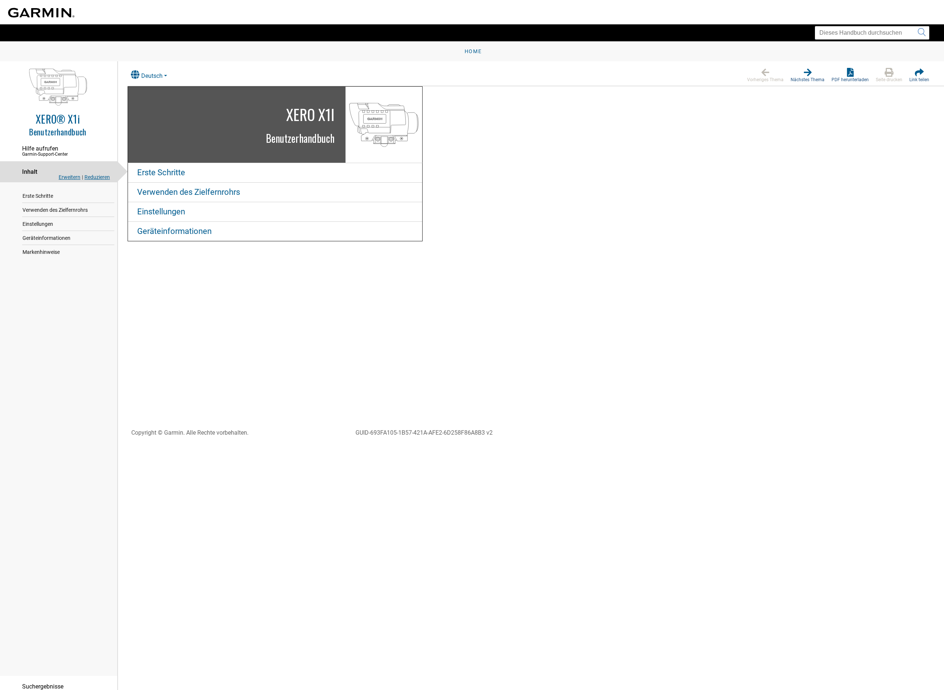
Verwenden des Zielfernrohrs (55, 210)
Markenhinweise (41, 252)
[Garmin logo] (41, 13)
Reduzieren (97, 177)
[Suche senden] (921, 32)
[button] (765, 75)
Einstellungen (37, 224)
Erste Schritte (37, 196)
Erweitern (69, 177)
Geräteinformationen (46, 238)
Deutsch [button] (152, 75)
